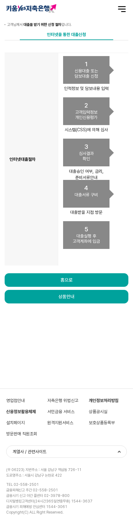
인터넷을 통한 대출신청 (66, 34)
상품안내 (66, 296)
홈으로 (67, 280)
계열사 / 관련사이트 (29, 451)
